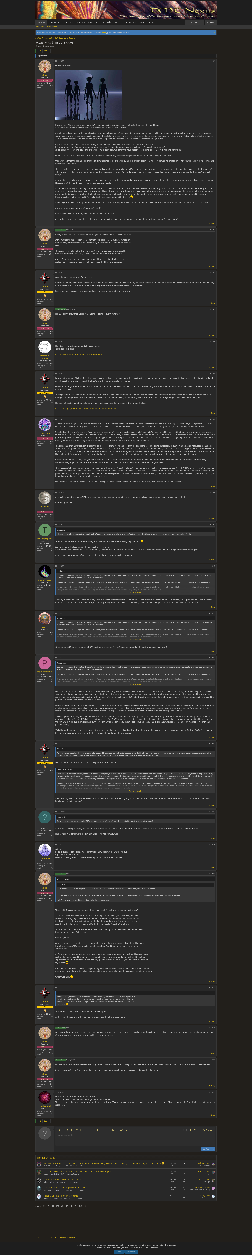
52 (51, 589)
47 (51, 87)
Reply (213, 223)
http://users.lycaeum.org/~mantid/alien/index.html (78, 354)
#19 (213, 1060)
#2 (214, 230)
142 (51, 446)
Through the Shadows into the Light (62, 1179)
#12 (213, 658)
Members (129, 22)
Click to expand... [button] (135, 592)
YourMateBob (48, 1166)
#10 (213, 566)
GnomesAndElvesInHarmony (199, 1190)
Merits (151, 22)
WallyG (207, 1173)
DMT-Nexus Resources (87, 22)
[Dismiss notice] (214, 32)
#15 (213, 844)
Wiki (117, 22)
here (104, 32)
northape (206, 1182)
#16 (213, 874)
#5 (214, 342)
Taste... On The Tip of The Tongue (60, 1195)
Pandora (46, 1174)
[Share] (210, 61)
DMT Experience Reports (74, 1166)
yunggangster (48, 1190)
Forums (41, 22)
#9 (214, 525)
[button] (61, 22)
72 (51, 868)
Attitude (107, 22)
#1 (214, 61)
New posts (39, 26)
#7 (214, 419)
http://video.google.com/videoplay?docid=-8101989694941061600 (86, 408)
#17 (213, 987)
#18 (213, 1028)
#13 (213, 744)
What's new (54, 22)
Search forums (51, 26)
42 (51, 303)
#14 (213, 812)
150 (51, 519)
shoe (39, 46)
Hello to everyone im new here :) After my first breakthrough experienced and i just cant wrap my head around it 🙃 (103, 1163)
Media (68, 22)
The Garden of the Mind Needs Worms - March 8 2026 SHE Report (77, 1171)
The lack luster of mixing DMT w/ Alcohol (64, 1187)
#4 (214, 309)
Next (45, 51)
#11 (213, 613)
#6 (214, 374)
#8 (214, 492)
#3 (214, 273)
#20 (213, 1092)
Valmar (46, 1182)
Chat (141, 22)
